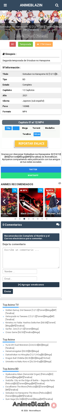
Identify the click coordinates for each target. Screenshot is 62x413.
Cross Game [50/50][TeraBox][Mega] (23, 332)
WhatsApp (32, 175)
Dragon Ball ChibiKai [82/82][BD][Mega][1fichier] (28, 358)
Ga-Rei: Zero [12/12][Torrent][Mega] (22, 329)
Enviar (7, 291)
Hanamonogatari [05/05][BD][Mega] (22, 351)
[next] (57, 201)
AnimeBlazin (31, 5)
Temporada (25, 44)
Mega (25, 128)
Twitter (32, 169)
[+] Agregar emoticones (31, 284)
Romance (42, 36)
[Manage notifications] (54, 405)
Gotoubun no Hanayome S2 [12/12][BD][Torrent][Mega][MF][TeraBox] (32, 155)
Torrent (36, 128)
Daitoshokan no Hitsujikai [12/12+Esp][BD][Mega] (29, 354)
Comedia (20, 36)
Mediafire (50, 128)
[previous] (4, 201)
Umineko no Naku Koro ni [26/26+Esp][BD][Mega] (28, 361)
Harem (31, 36)
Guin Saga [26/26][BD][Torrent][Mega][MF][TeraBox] (29, 399)
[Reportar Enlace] (31, 147)
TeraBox (27, 134)
